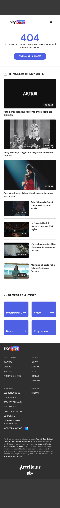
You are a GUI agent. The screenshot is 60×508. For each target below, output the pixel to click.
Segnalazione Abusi (13, 456)
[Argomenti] (51, 22)
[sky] (30, 473)
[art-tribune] (30, 467)
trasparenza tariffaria (41, 444)
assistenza (9, 446)
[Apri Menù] (6, 22)
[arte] (19, 22)
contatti (20, 446)
